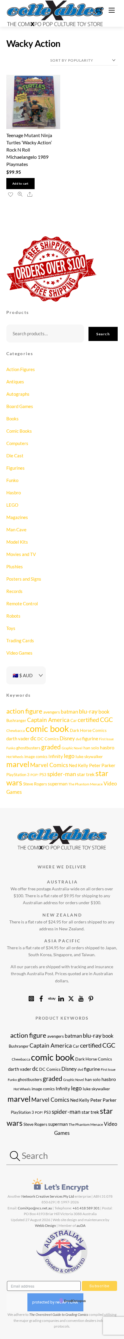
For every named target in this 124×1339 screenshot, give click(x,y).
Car (73, 720)
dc (33, 738)
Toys (10, 628)
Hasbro (13, 492)
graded (51, 747)
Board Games (19, 406)
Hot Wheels (14, 757)
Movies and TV (21, 554)
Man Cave (16, 529)
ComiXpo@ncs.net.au (35, 1208)
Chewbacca (15, 730)
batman (69, 711)
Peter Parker (102, 765)
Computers (17, 443)
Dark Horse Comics (88, 730)
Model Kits (17, 542)
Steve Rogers (35, 783)
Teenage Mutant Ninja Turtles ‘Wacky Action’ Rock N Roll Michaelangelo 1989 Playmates (29, 149)
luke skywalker (89, 756)
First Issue (106, 739)
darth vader (17, 738)
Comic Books (19, 431)
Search (103, 334)
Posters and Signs (23, 579)
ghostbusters (28, 747)
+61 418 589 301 (86, 1208)
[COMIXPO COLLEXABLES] (55, 12)
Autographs (17, 394)
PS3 (42, 774)
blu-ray (88, 711)
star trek (86, 774)
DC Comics (48, 738)
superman (57, 783)
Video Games (19, 653)
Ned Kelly (78, 765)
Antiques (15, 381)
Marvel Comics (49, 765)
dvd (78, 739)
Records (14, 591)
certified (88, 719)
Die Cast (14, 455)
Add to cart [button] (20, 183)
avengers (51, 711)
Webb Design (45, 1225)
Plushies (14, 566)
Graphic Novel (72, 748)
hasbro (107, 748)
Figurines (15, 468)
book (104, 711)
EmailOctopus (75, 1301)
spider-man (61, 774)
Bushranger (16, 720)
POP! (34, 775)
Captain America (48, 720)
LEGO (12, 505)
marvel (17, 764)
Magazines (17, 517)
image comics (36, 756)
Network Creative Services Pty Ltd (47, 1196)
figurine (90, 738)
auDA (80, 1225)
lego (69, 755)
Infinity (55, 756)
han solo (91, 747)
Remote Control (22, 603)
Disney (67, 738)
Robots (13, 616)
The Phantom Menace (85, 784)
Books (12, 418)
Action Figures (20, 369)
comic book (47, 728)
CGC (106, 719)
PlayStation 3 (17, 774)
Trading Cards (20, 640)
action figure (24, 711)
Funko (12, 480)
